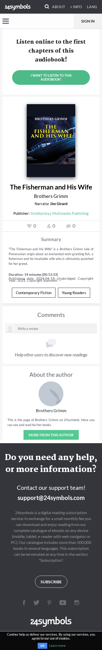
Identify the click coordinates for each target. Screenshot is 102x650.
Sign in (88, 21)
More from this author (51, 435)
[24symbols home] (17, 7)
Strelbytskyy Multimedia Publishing (59, 213)
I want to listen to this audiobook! (51, 77)
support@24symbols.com (51, 497)
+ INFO (76, 6)
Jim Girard (59, 203)
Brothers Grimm (51, 196)
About (58, 6)
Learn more (57, 646)
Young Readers (74, 292)
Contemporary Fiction (33, 292)
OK (42, 645)
